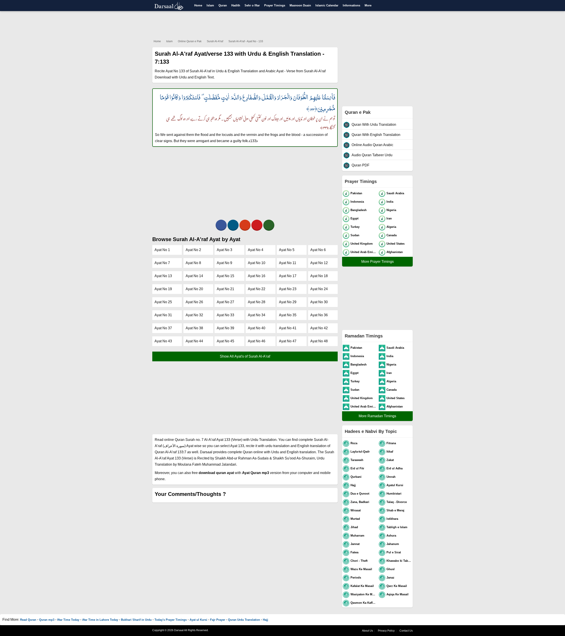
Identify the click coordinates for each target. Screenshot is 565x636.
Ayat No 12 (319, 263)
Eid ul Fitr (357, 468)
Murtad (355, 518)
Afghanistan (394, 252)
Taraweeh (356, 460)
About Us (367, 630)
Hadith (235, 5)
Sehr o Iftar (252, 5)
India (389, 201)
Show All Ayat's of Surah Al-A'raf (245, 356)
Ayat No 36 (319, 315)
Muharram (357, 535)
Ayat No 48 (319, 341)
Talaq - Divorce (396, 502)
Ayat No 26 (194, 302)
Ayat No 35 (287, 315)
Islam (210, 5)
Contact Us (406, 630)
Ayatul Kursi (394, 485)
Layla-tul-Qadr (360, 451)
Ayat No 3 (224, 250)
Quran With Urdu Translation (374, 124)
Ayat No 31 (163, 315)
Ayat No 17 (287, 276)
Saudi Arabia (395, 193)
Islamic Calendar (326, 5)
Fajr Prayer (217, 619)
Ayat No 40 (256, 328)
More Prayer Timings (377, 261)
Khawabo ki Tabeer (399, 560)
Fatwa (354, 552)
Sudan (354, 235)
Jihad (354, 527)
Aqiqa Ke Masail (397, 594)
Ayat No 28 (256, 302)
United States (395, 243)
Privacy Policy (386, 630)
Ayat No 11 (287, 263)
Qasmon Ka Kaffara (363, 602)
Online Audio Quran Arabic (372, 145)
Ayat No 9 (224, 263)
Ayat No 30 (319, 302)
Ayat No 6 (318, 250)
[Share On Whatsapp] (268, 225)
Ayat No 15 (225, 276)
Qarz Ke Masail (396, 586)
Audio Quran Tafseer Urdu (372, 155)
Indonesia (357, 201)
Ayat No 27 (225, 302)
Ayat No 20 (194, 289)
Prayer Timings (274, 5)
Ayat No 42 (319, 328)
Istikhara (392, 518)
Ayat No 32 (194, 315)
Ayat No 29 (287, 302)
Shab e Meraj (395, 510)
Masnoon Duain (300, 5)
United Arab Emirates (363, 252)
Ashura (391, 535)
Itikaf (389, 451)
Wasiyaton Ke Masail (363, 594)
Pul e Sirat (393, 552)
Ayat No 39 (225, 328)
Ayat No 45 (225, 341)
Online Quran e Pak (190, 41)
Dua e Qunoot (359, 493)
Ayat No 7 (162, 263)
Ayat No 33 (225, 315)
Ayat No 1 (162, 250)
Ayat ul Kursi (198, 619)
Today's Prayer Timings (170, 619)
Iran (389, 218)
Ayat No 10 (256, 263)
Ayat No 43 (163, 341)
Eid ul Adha (394, 468)
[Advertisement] (282, 24)
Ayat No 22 (256, 289)
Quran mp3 (46, 619)
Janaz (390, 577)
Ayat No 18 (319, 276)
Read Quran (28, 619)
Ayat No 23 (287, 289)
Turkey (355, 227)
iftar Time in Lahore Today (100, 619)
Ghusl (390, 569)
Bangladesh (358, 210)
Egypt (354, 218)
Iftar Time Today (68, 619)
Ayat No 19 (163, 289)
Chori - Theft (358, 560)
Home (198, 5)
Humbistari (393, 493)
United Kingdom (361, 243)
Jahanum (392, 544)
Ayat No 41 (287, 328)
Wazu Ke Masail (361, 569)
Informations (351, 5)
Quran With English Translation (376, 135)
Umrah (391, 476)
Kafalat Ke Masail (362, 586)
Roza (353, 443)
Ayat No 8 (193, 263)
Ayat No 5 (286, 250)
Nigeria (391, 210)
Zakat (390, 460)
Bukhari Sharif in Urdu (136, 619)
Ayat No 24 (319, 289)
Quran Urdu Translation (244, 619)
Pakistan (356, 193)
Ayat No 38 (194, 328)
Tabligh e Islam (396, 527)
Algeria (391, 227)
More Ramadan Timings (377, 416)
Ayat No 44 (194, 341)
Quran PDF (360, 165)
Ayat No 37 (163, 328)
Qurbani (356, 476)
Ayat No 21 (225, 289)
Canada (391, 235)
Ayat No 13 (163, 276)
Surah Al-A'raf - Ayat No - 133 (245, 41)
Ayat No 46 (256, 341)
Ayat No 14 (194, 276)
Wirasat (355, 510)
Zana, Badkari (359, 502)
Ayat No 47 (287, 341)
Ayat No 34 (256, 315)
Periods (355, 577)
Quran (222, 5)
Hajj (353, 485)
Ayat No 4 (255, 250)
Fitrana (391, 443)
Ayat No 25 (163, 302)
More (368, 5)
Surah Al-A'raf (215, 41)
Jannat (355, 544)
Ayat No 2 (193, 250)
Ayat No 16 (256, 276)
